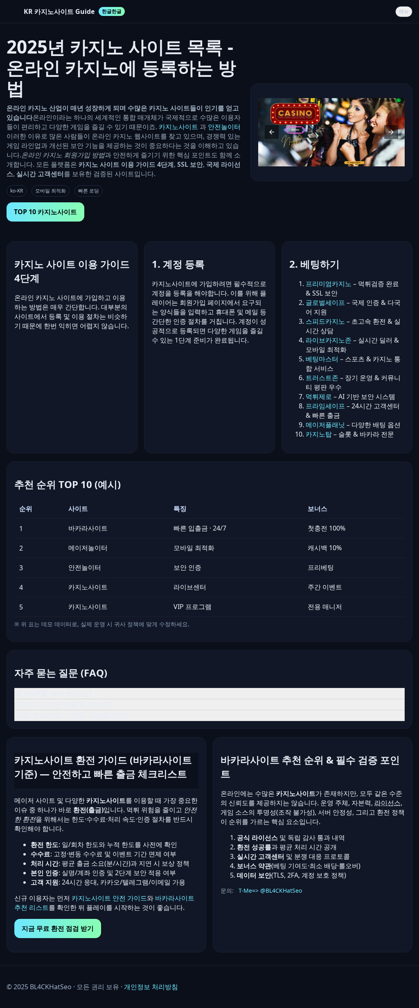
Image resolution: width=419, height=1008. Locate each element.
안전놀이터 (224, 126)
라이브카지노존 (328, 340)
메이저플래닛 (325, 424)
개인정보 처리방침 (151, 986)
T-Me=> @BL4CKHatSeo (270, 890)
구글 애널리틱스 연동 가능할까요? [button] (71, 715)
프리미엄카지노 (328, 283)
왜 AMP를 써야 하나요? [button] (53, 693)
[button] (272, 132)
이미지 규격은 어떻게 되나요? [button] (64, 704)
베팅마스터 (322, 358)
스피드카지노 (325, 321)
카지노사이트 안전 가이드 (109, 898)
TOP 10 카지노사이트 (45, 211)
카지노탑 (319, 434)
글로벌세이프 (325, 302)
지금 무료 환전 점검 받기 (58, 928)
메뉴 (404, 11)
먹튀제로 (319, 396)
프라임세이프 (325, 405)
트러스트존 (322, 377)
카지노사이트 (179, 126)
